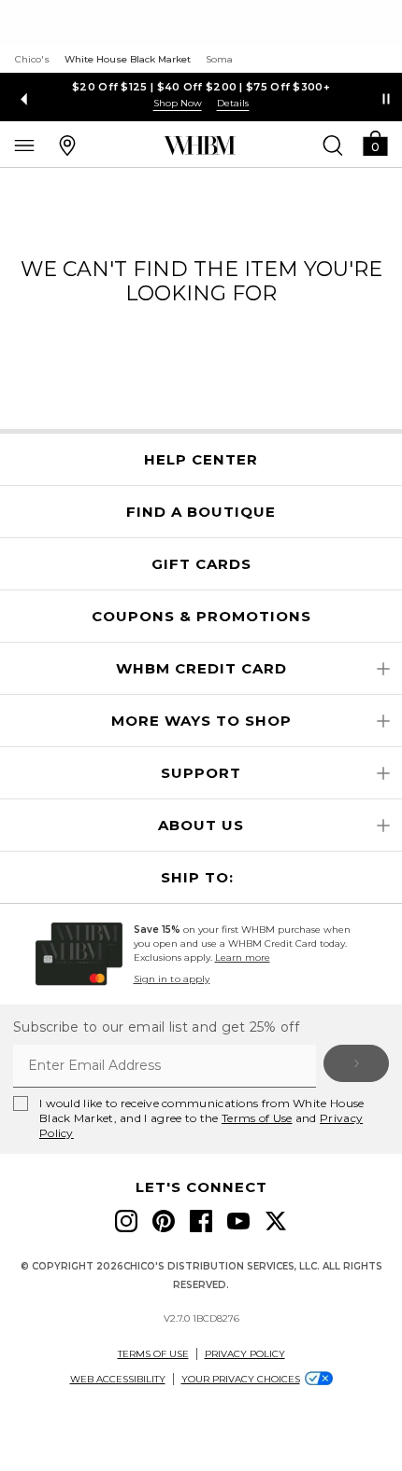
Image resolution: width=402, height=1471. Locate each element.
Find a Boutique (201, 512)
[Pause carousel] (386, 99)
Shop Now (177, 103)
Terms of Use (257, 1118)
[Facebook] (201, 1221)
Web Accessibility (117, 1379)
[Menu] (24, 144)
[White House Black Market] (200, 145)
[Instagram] (126, 1221)
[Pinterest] (163, 1221)
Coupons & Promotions (201, 616)
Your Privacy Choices (240, 1379)
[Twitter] (276, 1221)
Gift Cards (201, 564)
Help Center (201, 459)
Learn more (242, 957)
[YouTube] (238, 1221)
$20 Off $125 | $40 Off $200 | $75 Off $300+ (201, 86)
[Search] (333, 144)
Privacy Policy (245, 1354)
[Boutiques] (67, 144)
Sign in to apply (172, 979)
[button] (375, 142)
